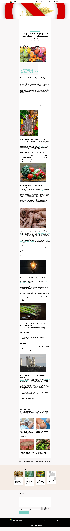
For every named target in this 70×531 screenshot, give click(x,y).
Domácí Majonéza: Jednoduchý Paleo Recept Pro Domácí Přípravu (26, 461)
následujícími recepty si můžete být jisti (42, 190)
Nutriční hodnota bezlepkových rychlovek (27, 69)
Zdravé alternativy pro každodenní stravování (27, 68)
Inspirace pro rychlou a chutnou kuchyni (27, 70)
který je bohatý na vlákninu (43, 146)
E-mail (31, 509)
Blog (37, 520)
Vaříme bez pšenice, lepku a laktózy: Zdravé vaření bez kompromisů (29, 481)
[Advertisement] (35, 24)
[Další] (55, 478)
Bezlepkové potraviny (33, 31)
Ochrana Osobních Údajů (38, 525)
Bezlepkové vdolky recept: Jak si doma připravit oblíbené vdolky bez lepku (43, 461)
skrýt (31, 64)
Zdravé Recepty (47, 520)
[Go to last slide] (15, 478)
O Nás (54, 1)
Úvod (37, 1)
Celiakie (38, 31)
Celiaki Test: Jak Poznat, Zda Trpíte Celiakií (51, 480)
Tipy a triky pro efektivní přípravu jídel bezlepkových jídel (29, 71)
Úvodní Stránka (31, 520)
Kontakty (57, 1)
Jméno (20, 509)
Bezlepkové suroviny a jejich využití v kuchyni (27, 72)
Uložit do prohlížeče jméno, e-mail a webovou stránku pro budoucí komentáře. (45, 508)
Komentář (21, 497)
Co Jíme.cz (33, 40)
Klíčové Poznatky (23, 73)
